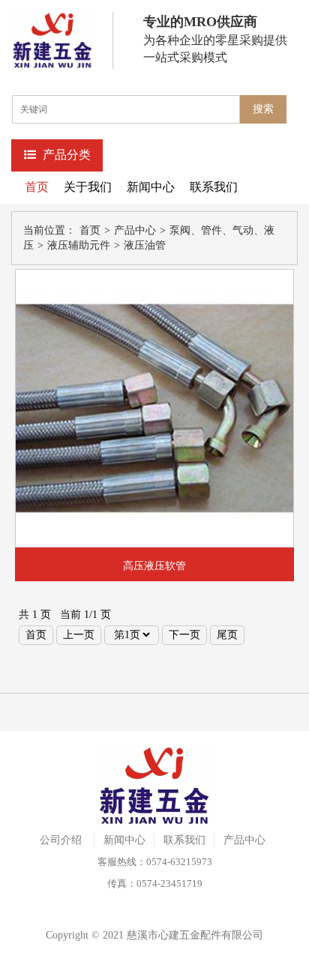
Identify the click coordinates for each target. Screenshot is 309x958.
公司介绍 (61, 840)
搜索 (263, 109)
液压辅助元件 (78, 245)
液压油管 (145, 245)
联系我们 (214, 187)
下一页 (184, 634)
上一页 (78, 634)
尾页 (227, 634)
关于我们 (88, 187)
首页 (37, 187)
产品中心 (135, 230)
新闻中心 (151, 187)
